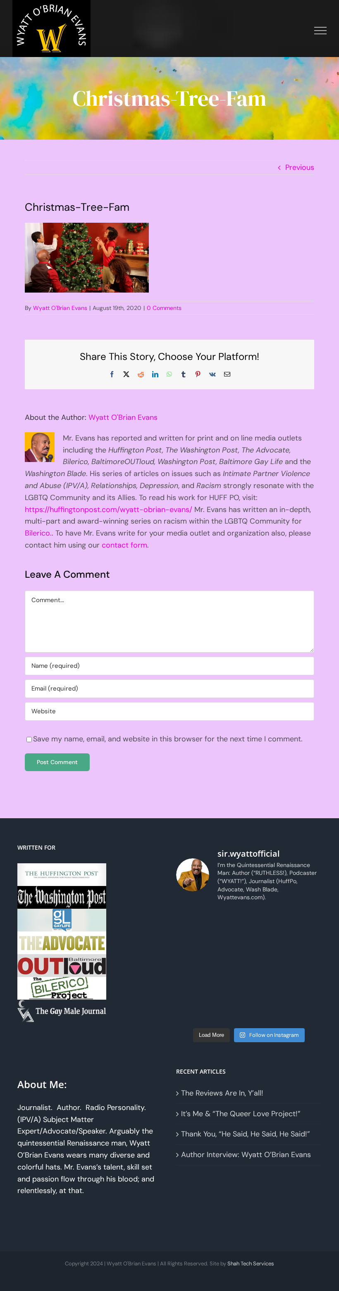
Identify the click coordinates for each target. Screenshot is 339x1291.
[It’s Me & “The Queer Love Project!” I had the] (267, 921)
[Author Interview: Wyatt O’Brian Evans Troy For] (230, 943)
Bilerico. (38, 533)
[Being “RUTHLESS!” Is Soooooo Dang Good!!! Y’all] (267, 989)
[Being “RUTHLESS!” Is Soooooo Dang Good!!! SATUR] (305, 989)
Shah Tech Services (250, 1263)
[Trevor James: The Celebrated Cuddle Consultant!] (267, 1012)
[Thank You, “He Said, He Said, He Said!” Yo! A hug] (193, 943)
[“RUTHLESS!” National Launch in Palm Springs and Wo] (193, 921)
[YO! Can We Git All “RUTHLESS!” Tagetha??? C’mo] (230, 1012)
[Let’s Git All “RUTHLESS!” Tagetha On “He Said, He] (267, 943)
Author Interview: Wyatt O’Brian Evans (246, 1155)
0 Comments (164, 308)
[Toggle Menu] (320, 30)
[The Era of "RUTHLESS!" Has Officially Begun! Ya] (193, 989)
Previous (299, 167)
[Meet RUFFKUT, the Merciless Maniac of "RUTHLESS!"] (193, 1012)
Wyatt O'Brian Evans (60, 308)
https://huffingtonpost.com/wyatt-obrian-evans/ (108, 509)
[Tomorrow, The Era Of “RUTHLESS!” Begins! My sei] (230, 989)
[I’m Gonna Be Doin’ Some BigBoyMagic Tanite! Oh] (193, 966)
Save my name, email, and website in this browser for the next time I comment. (168, 739)
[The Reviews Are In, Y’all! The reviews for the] (230, 921)
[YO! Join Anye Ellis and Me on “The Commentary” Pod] (267, 966)
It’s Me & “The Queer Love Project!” (241, 1114)
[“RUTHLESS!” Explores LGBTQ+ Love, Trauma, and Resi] (230, 966)
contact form (124, 545)
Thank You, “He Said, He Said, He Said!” (245, 1134)
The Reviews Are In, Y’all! (222, 1093)
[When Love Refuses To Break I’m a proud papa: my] (305, 943)
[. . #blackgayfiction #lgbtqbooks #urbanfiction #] (305, 921)
